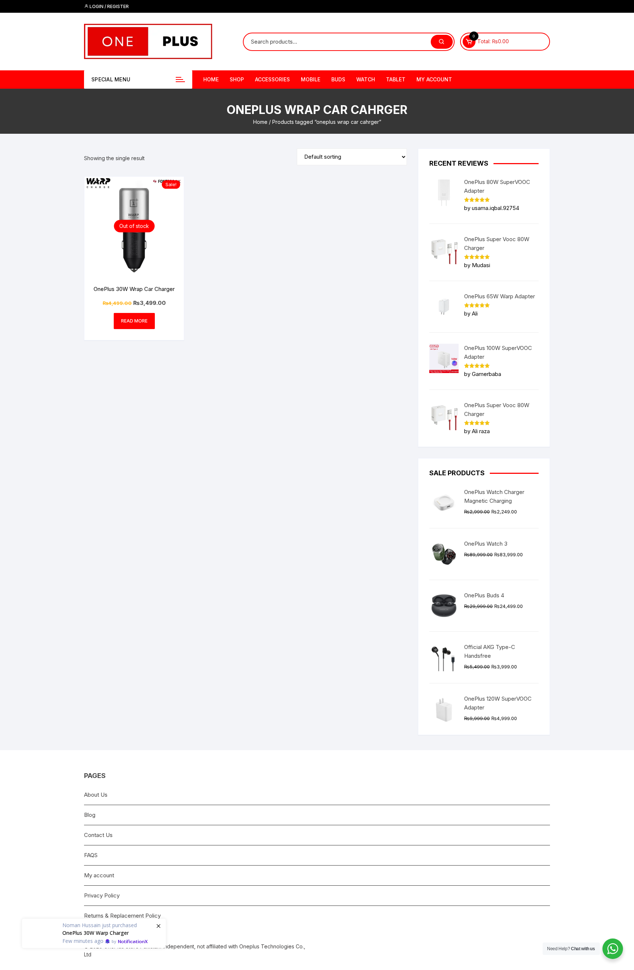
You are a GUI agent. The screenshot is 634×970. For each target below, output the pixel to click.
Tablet (395, 79)
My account (434, 79)
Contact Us (98, 834)
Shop (237, 79)
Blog (89, 814)
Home (211, 79)
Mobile (310, 79)
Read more (134, 321)
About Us (96, 794)
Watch (365, 79)
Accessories (272, 79)
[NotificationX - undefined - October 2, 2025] (94, 929)
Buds (338, 79)
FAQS (91, 855)
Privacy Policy (102, 895)
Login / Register (108, 6)
